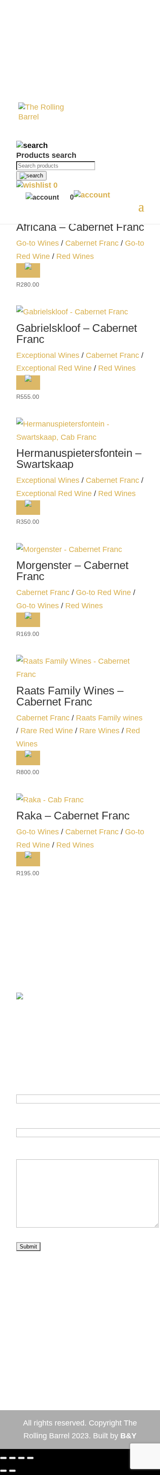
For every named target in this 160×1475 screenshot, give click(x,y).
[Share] (12, 1458)
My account (116, 1357)
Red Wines (75, 256)
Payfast (39, 953)
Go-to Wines (37, 243)
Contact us (72, 1357)
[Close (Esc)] (3, 1458)
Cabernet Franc (92, 243)
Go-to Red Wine (103, 592)
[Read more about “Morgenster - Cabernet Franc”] (28, 620)
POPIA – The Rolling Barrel (75, 1397)
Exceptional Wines (47, 355)
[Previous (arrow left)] (3, 1470)
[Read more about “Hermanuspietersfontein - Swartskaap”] (28, 507)
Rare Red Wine (46, 730)
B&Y (128, 1435)
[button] (28, 382)
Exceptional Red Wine (54, 368)
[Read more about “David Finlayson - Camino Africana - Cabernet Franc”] (28, 270)
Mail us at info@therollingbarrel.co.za (79, 1293)
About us (30, 1357)
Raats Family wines (109, 718)
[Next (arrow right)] (12, 1470)
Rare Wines (99, 730)
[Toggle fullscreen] (21, 1458)
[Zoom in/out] (30, 1458)
